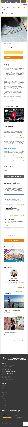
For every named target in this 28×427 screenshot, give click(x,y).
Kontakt (3, 9)
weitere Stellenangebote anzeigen (15, 160)
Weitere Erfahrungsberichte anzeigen (14, 340)
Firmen (10, 7)
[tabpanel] (14, 278)
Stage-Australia (13, 1)
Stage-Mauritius (23, 1)
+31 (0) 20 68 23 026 (8, 379)
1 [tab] (12, 289)
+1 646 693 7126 (7, 369)
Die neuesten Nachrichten (12, 183)
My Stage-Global (17, 4)
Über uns (3, 7)
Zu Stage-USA (17, 261)
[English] (26, 4)
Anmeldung (8, 57)
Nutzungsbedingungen (10, 60)
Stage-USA (8, 1)
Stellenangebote (9, 127)
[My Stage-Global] (13, 4)
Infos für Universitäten (17, 7)
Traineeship (4, 392)
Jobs (24, 7)
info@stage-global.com (10, 371)
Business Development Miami (10, 130)
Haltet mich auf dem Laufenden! (14, 176)
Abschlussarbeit (9, 47)
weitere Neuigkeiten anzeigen (16, 215)
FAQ (7, 7)
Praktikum (4, 387)
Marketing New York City (9, 139)
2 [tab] (14, 289)
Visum (15, 43)
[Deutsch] (24, 4)
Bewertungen (8, 267)
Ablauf (7, 55)
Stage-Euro (18, 1)
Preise (7, 49)
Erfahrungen (8, 293)
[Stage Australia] (14, 13)
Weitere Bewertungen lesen (16, 291)
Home (3, 43)
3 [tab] (16, 289)
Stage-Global (3, 1)
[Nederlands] (22, 4)
